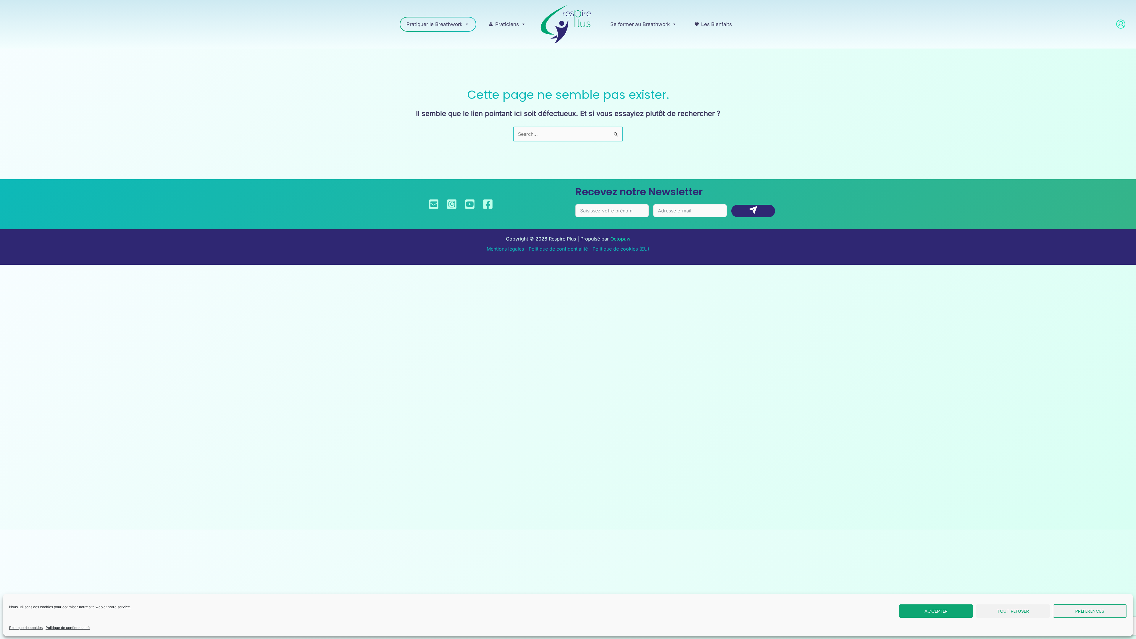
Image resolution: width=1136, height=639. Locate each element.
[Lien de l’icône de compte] (1121, 24)
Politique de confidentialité (68, 627)
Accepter (936, 611)
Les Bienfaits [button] (716, 24)
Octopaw (620, 239)
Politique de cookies (26, 627)
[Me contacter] (433, 204)
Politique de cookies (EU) (621, 249)
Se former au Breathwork (640, 24)
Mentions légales (505, 249)
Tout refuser (1013, 611)
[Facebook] (488, 204)
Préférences (1090, 611)
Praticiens (507, 24)
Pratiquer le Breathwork (434, 24)
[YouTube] (469, 204)
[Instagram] (451, 204)
